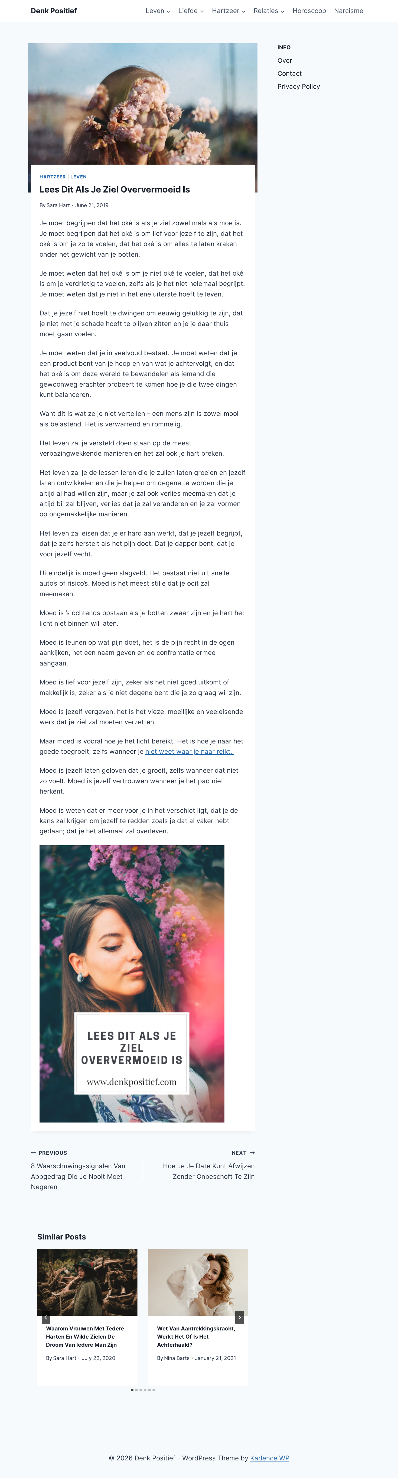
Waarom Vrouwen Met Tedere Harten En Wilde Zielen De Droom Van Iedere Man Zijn (85, 1336)
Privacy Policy (299, 86)
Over (285, 60)
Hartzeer (53, 177)
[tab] (132, 1390)
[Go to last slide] (46, 1317)
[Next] (239, 1317)
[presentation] (87, 1282)
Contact (290, 73)
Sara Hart (58, 205)
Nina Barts (177, 1358)
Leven (78, 177)
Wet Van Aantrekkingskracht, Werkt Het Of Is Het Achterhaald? (196, 1336)
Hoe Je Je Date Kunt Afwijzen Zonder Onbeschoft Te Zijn (209, 1165)
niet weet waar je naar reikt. (189, 751)
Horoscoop (309, 11)
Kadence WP (269, 1458)
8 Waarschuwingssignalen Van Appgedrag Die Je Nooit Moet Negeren (78, 1170)
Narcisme (348, 11)
